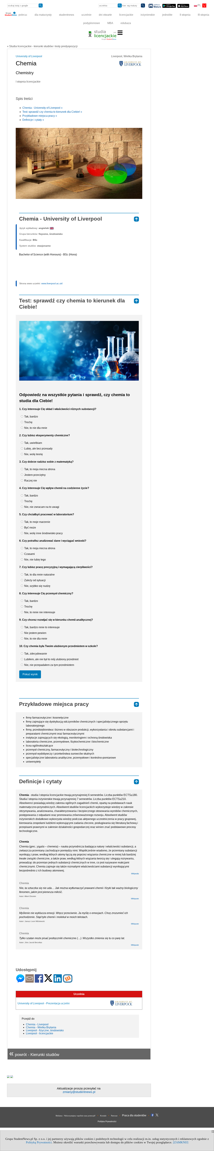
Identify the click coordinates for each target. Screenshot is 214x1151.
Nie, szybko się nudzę (37, 586)
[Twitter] (48, 980)
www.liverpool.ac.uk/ (52, 283)
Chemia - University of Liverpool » (42, 107)
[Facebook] (39, 981)
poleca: (22, 14)
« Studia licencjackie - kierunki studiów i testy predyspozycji (42, 46)
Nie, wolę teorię (33, 454)
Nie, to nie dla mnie (35, 427)
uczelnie (86, 14)
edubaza (126, 23)
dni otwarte (105, 14)
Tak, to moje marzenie (37, 521)
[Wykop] (67, 981)
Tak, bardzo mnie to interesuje (42, 627)
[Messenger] (20, 981)
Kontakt (103, 1116)
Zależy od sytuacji (35, 580)
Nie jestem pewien (35, 633)
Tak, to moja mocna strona (39, 469)
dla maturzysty (43, 14)
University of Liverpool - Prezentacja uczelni (44, 1003)
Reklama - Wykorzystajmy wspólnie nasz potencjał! (75, 1116)
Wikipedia (135, 874)
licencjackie (126, 14)
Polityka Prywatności (107, 1121)
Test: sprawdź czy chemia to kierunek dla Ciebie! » (52, 111)
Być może (30, 527)
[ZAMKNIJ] (180, 1142)
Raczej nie (30, 480)
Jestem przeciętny (35, 474)
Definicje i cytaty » (33, 119)
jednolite (167, 14)
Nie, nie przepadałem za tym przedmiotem (49, 665)
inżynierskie (148, 14)
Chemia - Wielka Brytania (41, 1027)
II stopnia (185, 14)
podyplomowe (91, 23)
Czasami (29, 553)
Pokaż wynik (30, 674)
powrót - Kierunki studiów (34, 1053)
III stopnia (203, 14)
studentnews (66, 14)
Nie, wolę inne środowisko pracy (43, 533)
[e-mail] (29, 981)
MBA (110, 23)
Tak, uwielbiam (33, 442)
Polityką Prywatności (39, 1142)
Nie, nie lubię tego (35, 559)
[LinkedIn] (58, 981)
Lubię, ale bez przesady (38, 448)
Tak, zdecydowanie (35, 653)
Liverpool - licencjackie (39, 1033)
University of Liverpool (29, 56)
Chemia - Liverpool (37, 1024)
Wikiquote (135, 899)
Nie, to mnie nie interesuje (39, 612)
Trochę (28, 422)
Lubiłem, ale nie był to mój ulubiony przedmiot (51, 659)
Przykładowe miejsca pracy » (39, 115)
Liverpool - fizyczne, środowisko (45, 1030)
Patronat (114, 1116)
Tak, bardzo (31, 416)
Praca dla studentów (134, 1115)
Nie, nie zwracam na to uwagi (41, 506)
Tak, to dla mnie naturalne (39, 574)
